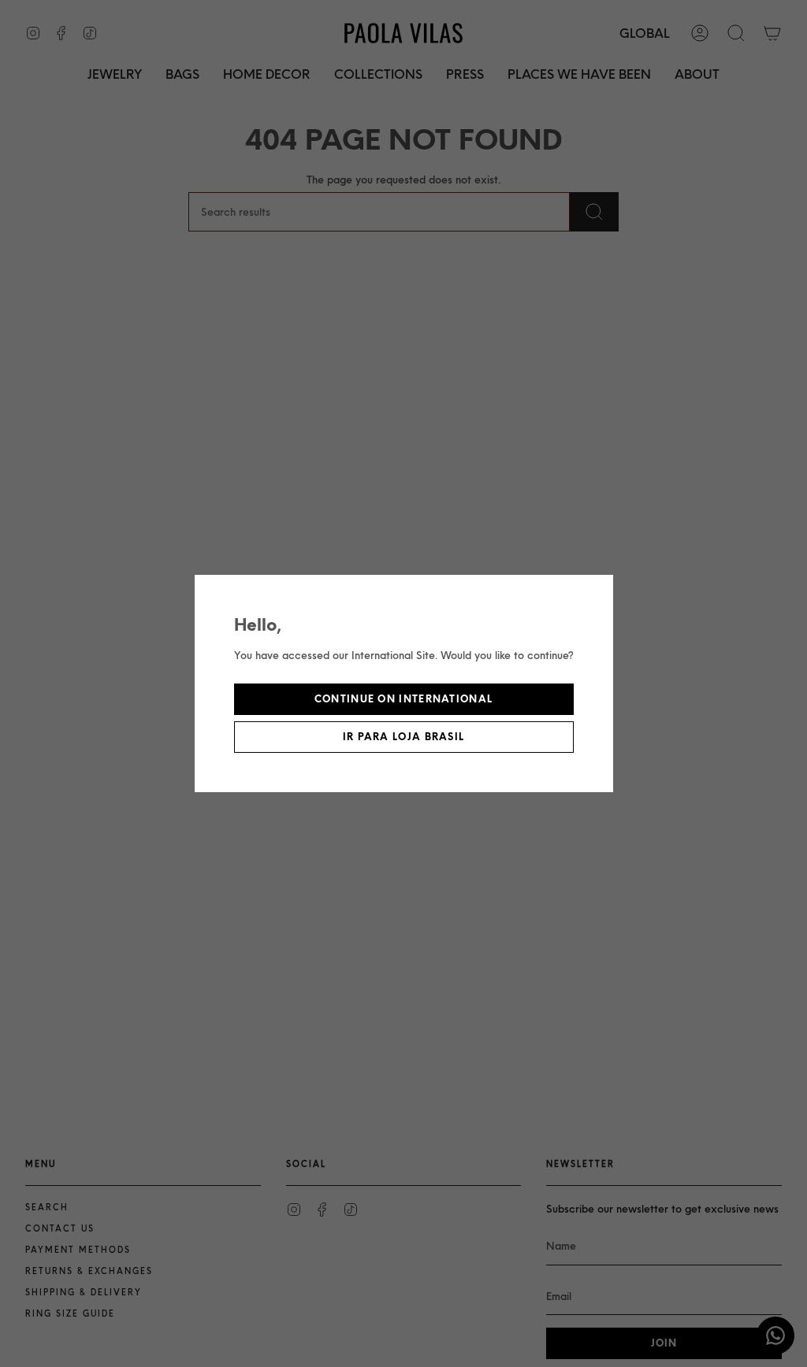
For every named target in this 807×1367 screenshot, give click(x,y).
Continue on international (403, 699)
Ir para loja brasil (404, 736)
